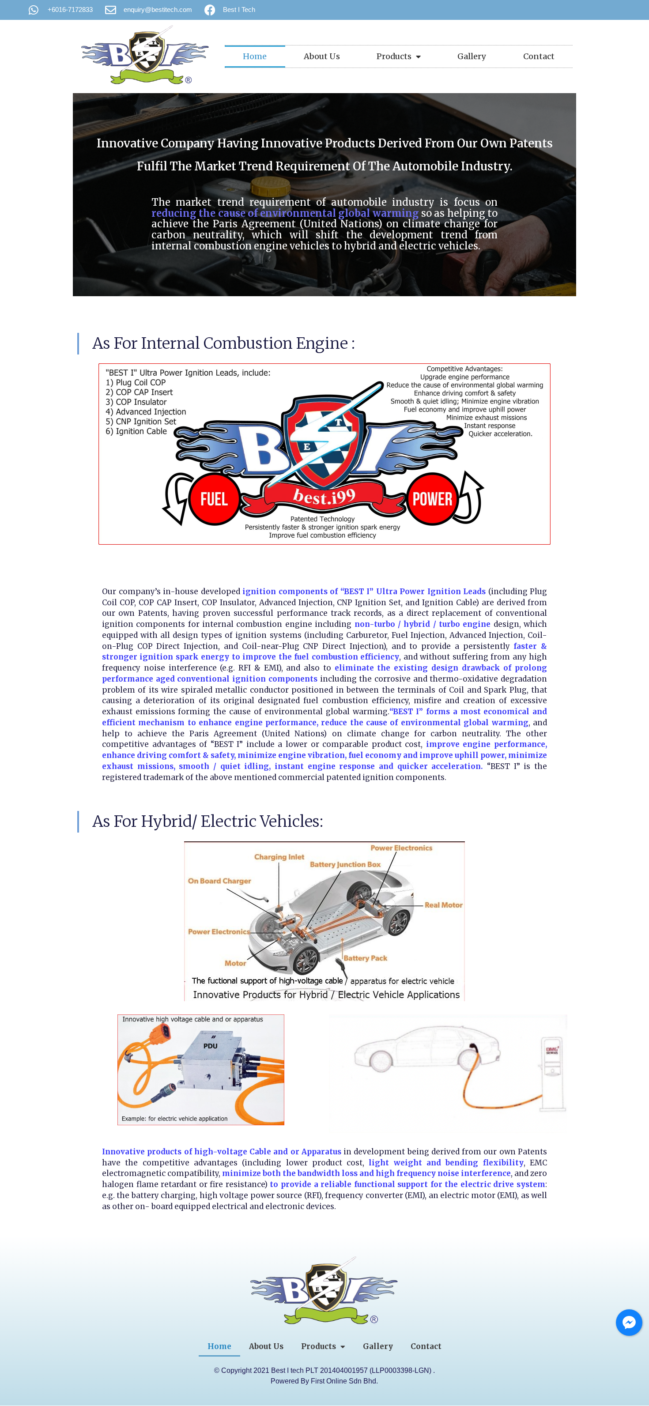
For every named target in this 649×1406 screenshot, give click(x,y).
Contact (539, 56)
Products (394, 56)
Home (255, 56)
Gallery (471, 56)
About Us (322, 56)
